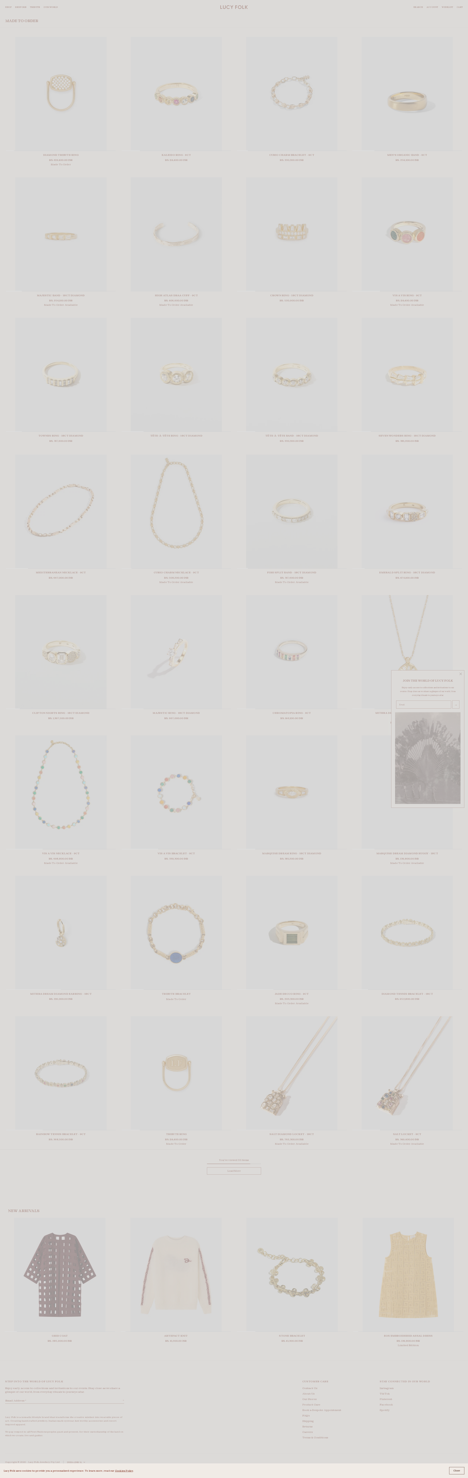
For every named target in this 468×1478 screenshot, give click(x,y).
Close (456, 1470)
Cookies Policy (124, 1470)
